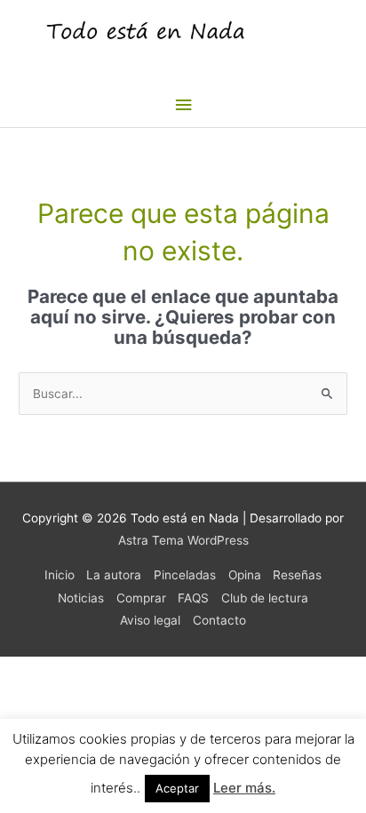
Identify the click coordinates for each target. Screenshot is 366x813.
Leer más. (244, 787)
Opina (244, 575)
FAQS (193, 598)
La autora (113, 575)
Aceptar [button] (177, 788)
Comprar (141, 598)
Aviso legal (150, 620)
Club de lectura (264, 598)
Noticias (81, 598)
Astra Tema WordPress (183, 540)
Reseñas (297, 575)
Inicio (59, 575)
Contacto (219, 620)
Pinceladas (185, 575)
